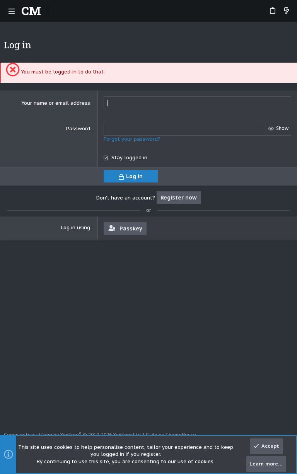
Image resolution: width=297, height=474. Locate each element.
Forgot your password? (132, 139)
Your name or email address (55, 103)
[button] (11, 11)
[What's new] (286, 11)
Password (78, 128)
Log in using (75, 227)
